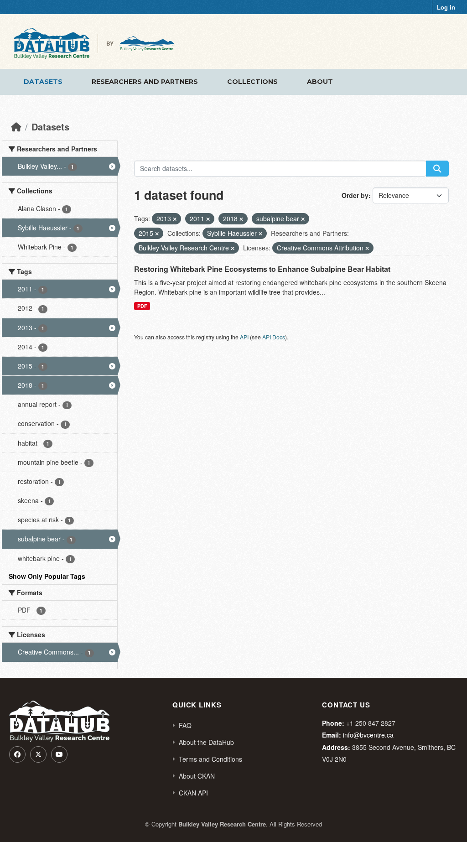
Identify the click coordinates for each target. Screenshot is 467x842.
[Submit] (437, 169)
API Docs (273, 337)
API (244, 337)
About (320, 82)
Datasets (43, 82)
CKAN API (193, 792)
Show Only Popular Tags (47, 576)
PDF (142, 305)
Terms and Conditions (210, 759)
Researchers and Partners (145, 82)
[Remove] (174, 219)
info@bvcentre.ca (368, 734)
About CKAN (197, 775)
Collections (252, 82)
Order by (355, 195)
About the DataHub (206, 742)
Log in (446, 7)
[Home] (16, 126)
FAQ (185, 725)
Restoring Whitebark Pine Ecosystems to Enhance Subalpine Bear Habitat (262, 269)
